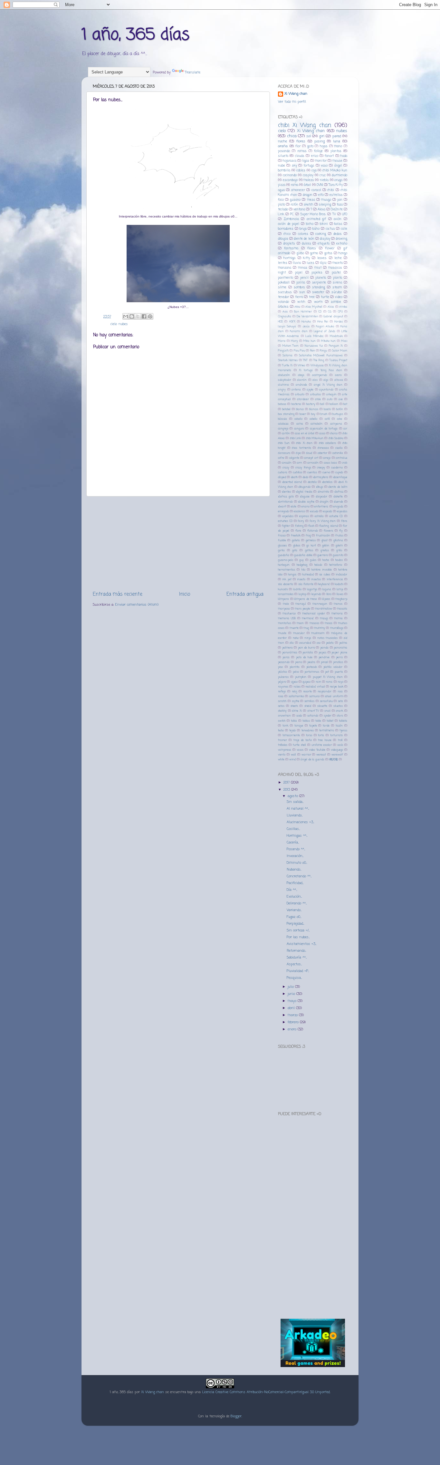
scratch (282, 701)
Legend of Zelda (324, 331)
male (286, 604)
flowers (328, 531)
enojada (338, 507)
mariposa (284, 609)
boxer (303, 414)
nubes (123, 324)
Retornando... (296, 950)
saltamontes (296, 696)
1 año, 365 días (135, 35)
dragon (307, 195)
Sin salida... (295, 802)
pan (339, 200)
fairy (301, 521)
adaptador (284, 380)
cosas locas (330, 463)
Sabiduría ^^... (297, 957)
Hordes (338, 322)
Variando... (294, 910)
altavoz (338, 380)
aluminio (283, 385)
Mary (294, 341)
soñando (312, 716)
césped (282, 477)
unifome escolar (321, 745)
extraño (341, 243)
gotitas (309, 550)
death (294, 477)
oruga (338, 180)
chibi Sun (284, 443)
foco (281, 200)
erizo (314, 156)
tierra (299, 297)
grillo (339, 550)
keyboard (324, 584)
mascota (342, 609)
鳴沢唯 (333, 759)
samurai (314, 696)
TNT (305, 360)
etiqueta (324, 243)
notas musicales (327, 638)
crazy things (303, 468)
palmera (287, 648)
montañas (284, 623)
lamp (340, 589)
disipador (321, 497)
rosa (280, 696)
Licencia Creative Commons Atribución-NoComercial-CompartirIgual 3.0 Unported (266, 1392)
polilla (300, 282)
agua (281, 190)
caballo (298, 419)
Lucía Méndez (314, 336)
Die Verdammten (307, 316)
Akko (297, 307)
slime (282, 287)
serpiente (319, 282)
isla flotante (305, 584)
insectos (316, 579)
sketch (308, 204)
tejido (292, 730)
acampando (319, 375)
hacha (325, 560)
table (318, 721)
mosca (328, 623)
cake (339, 419)
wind (292, 759)
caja (314, 170)
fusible (282, 540)
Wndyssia (317, 365)
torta (321, 735)
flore (298, 531)
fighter (286, 526)
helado (318, 565)
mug (306, 628)
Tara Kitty (336, 185)
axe (341, 399)
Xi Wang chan (295, 94)
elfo (321, 195)
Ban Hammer (303, 312)
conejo (326, 458)
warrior (306, 755)
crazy (285, 468)
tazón (339, 726)
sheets (294, 706)
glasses (282, 546)
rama (294, 185)
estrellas (336, 195)
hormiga (289, 258)
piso (280, 667)
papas (322, 653)
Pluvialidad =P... (298, 971)
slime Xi (297, 711)
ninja (307, 638)
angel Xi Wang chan (328, 385)
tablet (330, 721)
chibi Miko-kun (314, 438)
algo (325, 380)
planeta (320, 277)
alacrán (302, 380)
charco (334, 433)
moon (300, 623)
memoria (337, 614)
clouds (299, 156)
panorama (340, 648)
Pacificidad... (295, 883)
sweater (318, 292)
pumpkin (300, 677)
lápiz (323, 263)
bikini (324, 224)
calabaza (283, 424)
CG (329, 312)
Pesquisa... (294, 977)
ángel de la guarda (312, 759)
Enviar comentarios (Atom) (136, 604)
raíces (297, 687)
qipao (294, 682)
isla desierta (285, 584)
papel (298, 272)
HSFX (292, 322)
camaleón (316, 424)
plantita (295, 667)
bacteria (296, 404)
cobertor (322, 453)
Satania (287, 355)
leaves (322, 258)
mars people (302, 609)
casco (322, 433)
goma (314, 253)
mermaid (307, 618)
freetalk (296, 536)
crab (344, 463)
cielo (113, 324)
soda (299, 716)
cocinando (290, 175)
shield (307, 706)
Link (281, 214)
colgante (294, 458)
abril (292, 1008)
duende (338, 502)
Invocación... (295, 856)
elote (293, 507)
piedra (311, 662)
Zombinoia (291, 219)
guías (313, 560)
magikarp (341, 599)
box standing (286, 414)
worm (318, 302)
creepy (321, 468)
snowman (284, 716)
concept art (311, 458)
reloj (294, 691)
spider (327, 716)
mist (317, 267)
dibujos (283, 238)
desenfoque (340, 477)
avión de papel (288, 224)
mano (338, 146)
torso (309, 735)
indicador (341, 575)
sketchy (282, 711)
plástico (282, 672)
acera (338, 375)
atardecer (303, 399)
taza (340, 204)
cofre (281, 458)
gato (310, 146)
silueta (283, 156)
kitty (306, 258)
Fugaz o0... (294, 917)
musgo (326, 200)
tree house (324, 740)
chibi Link (295, 438)
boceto (327, 409)
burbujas (337, 414)
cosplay (308, 175)
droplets (289, 243)
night (282, 272)
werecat (321, 755)
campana (336, 424)
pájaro (282, 682)
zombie (336, 302)
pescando (284, 662)
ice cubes (324, 575)
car (345, 429)
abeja (301, 375)
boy (313, 414)
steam (337, 287)
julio (291, 986)
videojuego (337, 750)
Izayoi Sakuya (287, 326)
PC (292, 214)
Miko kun (309, 341)
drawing (341, 238)
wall (293, 755)
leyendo (316, 594)
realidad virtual (315, 687)
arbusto (299, 394)
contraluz (341, 458)
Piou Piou (299, 351)
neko (296, 638)
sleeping (325, 204)
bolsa (338, 224)
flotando (312, 531)
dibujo (319, 487)
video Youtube (317, 750)
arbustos (315, 394)
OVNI (320, 185)
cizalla (339, 448)
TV (334, 214)
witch (301, 302)
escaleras (299, 511)
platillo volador (332, 667)
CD (319, 312)
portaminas (311, 672)
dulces (306, 243)
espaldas (287, 516)
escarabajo (290, 180)
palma (343, 643)
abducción (284, 375)
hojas (324, 146)
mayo (293, 1001)
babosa (282, 404)
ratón (294, 204)
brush (323, 414)
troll (340, 740)
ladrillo (297, 589)
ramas (302, 151)
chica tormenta (301, 448)
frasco (282, 536)
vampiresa (284, 750)
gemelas (311, 540)
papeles (316, 272)
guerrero (322, 555)
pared (336, 136)
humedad (308, 575)
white (281, 759)
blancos (313, 409)
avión (337, 219)
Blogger (236, 1416)
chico (287, 234)
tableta (343, 721)
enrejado (283, 511)
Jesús (306, 326)
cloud (309, 453)
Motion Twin (290, 346)
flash (311, 526)
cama (299, 424)
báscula (282, 419)
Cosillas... (293, 829)
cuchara (282, 472)
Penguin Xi (336, 346)
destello (312, 482)
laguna (326, 589)
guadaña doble (303, 555)
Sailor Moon (339, 351)
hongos (292, 575)
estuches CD (285, 521)
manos (338, 604)
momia (338, 618)
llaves (340, 594)
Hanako (306, 322)
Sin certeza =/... (298, 930)
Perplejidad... (295, 923)
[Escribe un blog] (132, 316)
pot (327, 672)
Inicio (184, 594)
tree (312, 297)
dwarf (282, 507)
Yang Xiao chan (331, 370)
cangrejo (283, 429)
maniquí (300, 604)
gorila (281, 550)
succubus (285, 292)
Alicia (331, 307)
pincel (324, 662)
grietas (324, 550)
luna (336, 141)
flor (298, 146)
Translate (192, 72)
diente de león (304, 238)
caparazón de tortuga (324, 429)
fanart (329, 156)
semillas (309, 701)
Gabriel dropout (333, 316)
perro (339, 657)
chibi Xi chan (304, 443)
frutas (339, 536)
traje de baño (302, 740)
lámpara (283, 599)
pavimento (285, 277)
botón (339, 409)
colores (303, 234)
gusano (295, 200)
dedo (305, 477)
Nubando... (294, 869)
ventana (299, 209)
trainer (282, 740)
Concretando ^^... (299, 876)
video (338, 297)
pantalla (307, 653)
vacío (340, 745)
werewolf (337, 755)
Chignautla (284, 316)
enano (305, 507)
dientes (286, 492)
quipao (306, 682)
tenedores (307, 730)
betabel (286, 409)
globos (296, 546)
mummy (319, 628)
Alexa (321, 209)
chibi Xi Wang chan (304, 125)
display (325, 238)
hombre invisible (321, 570)
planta (337, 277)
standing (318, 287)
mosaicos (335, 267)
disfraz (338, 492)
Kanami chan (298, 331)
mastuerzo (289, 614)
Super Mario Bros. (313, 214)
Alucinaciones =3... (300, 822)
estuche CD (336, 516)
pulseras (283, 677)
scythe (295, 701)
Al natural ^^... (298, 808)
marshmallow (323, 609)
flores (300, 141)
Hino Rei (322, 322)
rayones (283, 687)
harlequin (284, 565)
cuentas (312, 472)
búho (316, 228)
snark (339, 711)
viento (281, 755)
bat (345, 404)
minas (302, 267)
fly (341, 531)
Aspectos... (294, 964)
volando (283, 302)
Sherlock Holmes (288, 360)
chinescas (323, 448)
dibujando (304, 487)
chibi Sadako (336, 438)
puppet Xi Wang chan (328, 677)
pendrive (324, 657)
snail (327, 711)
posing (319, 141)
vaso (324, 165)
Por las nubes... (298, 937)
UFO (344, 214)
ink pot (286, 579)
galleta (296, 540)
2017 (287, 782)
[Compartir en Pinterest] (150, 316)
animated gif (316, 219)
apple (310, 390)
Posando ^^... (296, 849)
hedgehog (302, 565)
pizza (281, 185)
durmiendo (339, 175)
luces (310, 263)
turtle (325, 297)
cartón (286, 433)
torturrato (336, 735)
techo (281, 730)
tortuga (308, 165)
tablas (306, 721)
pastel (336, 272)
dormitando (285, 502)
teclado (283, 209)
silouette (322, 706)
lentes (282, 263)
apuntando (326, 390)
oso (318, 643)
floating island (328, 526)
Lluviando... (294, 815)
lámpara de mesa (305, 599)
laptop (302, 594)
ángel (338, 165)
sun (302, 292)
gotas (328, 253)
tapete (313, 726)
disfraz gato (286, 497)
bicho (309, 224)
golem (339, 546)
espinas (304, 516)
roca (340, 691)
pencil (304, 277)
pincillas (338, 662)
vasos (300, 750)
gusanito (338, 555)
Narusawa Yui (314, 346)
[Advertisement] (178, 543)
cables (300, 170)
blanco (300, 409)
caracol (316, 190)
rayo (340, 682)
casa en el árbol (304, 433)
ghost (324, 540)
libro (328, 594)
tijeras (343, 730)
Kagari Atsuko (325, 326)
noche (282, 141)
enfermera (321, 507)
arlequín (331, 394)
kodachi (339, 584)
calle (344, 228)
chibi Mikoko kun (334, 170)
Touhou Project (338, 360)
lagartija (312, 589)
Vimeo (301, 365)
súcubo (336, 292)
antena (296, 390)
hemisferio (335, 565)
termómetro (326, 730)
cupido (339, 472)
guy (301, 560)
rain (318, 682)
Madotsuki (336, 336)
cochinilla (337, 453)
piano (298, 662)
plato (281, 204)
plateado (311, 667)
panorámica (289, 653)
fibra (344, 521)
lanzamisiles (285, 594)
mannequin (319, 604)
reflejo (282, 691)
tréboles (282, 745)
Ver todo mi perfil (292, 101)
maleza (308, 180)
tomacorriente (291, 735)
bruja (303, 228)
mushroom (317, 633)
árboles (283, 306)
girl (321, 136)
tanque (298, 726)
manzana (284, 267)
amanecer (298, 190)
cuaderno (337, 468)
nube (281, 165)
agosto (293, 796)
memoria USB (287, 618)
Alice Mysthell (313, 307)
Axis (285, 312)
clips (298, 453)
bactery (310, 404)
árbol (307, 185)
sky (294, 165)
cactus (330, 228)
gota (294, 550)
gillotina (338, 540)
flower (329, 248)
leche (338, 258)
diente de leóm (337, 487)
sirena (337, 282)
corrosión (313, 463)
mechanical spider (313, 614)
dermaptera (320, 477)
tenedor (283, 297)
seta (340, 701)
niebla (324, 180)
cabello (313, 419)
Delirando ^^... (297, 903)
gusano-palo (285, 560)
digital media (304, 492)
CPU (340, 312)
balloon (334, 404)
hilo (303, 570)
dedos (337, 234)
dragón (324, 502)
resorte (307, 691)
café (327, 419)
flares (311, 248)
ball (322, 404)
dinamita (323, 492)
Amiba (343, 307)
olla (292, 643)
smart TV (313, 711)
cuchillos (297, 472)
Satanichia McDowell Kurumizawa (321, 355)
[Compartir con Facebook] (144, 316)
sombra (299, 287)
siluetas (338, 706)
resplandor (324, 691)
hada (343, 156)
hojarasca (289, 161)
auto (329, 399)
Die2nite (337, 209)
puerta (339, 672)
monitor (321, 161)
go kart (311, 546)
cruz (323, 175)
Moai (344, 341)
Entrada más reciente (117, 594)
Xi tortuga (306, 370)
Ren (312, 351)
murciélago (336, 628)
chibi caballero (327, 443)
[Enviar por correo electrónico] (125, 316)
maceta (337, 263)
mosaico (314, 623)
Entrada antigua (244, 594)
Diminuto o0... (297, 862)
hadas (339, 560)
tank (285, 726)
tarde (326, 726)
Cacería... (293, 842)
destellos (327, 482)
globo (300, 253)
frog (308, 536)
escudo (314, 511)
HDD (280, 322)
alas (315, 380)
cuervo (326, 472)
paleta (330, 643)
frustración (323, 536)
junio (292, 994)
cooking (320, 234)
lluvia (297, 263)
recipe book (336, 687)
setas (281, 706)
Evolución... (294, 896)
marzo (293, 1015)
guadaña (283, 555)
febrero (294, 1022)
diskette (338, 497)
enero (293, 1029)
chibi (330, 190)
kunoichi (283, 589)
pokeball (284, 282)
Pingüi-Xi (283, 351)
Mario (281, 341)
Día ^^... (292, 889)
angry (282, 390)
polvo (296, 672)
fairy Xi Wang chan (323, 521)
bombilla (284, 170)
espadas (342, 511)
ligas (305, 161)
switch (281, 721)
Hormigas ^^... (297, 835)
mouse (337, 161)
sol (308, 136)
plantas (335, 151)
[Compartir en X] (138, 316)
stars (340, 716)
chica (292, 136)
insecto (301, 579)
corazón (287, 463)
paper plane (339, 653)
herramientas (286, 570)
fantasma (291, 248)
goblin (325, 546)
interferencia (335, 579)
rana (329, 682)
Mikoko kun (328, 341)
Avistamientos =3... (301, 944)
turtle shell (299, 745)
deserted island (292, 482)
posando (284, 151)
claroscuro (284, 453)
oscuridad (305, 643)
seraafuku (326, 701)
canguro (299, 429)
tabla (294, 721)
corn (299, 463)
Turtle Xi (287, 365)
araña (283, 146)
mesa (311, 200)
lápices (326, 599)
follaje (318, 151)
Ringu (323, 351)
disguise (305, 497)
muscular (299, 633)
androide (301, 385)
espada (327, 511)
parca (286, 657)
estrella (319, 516)
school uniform (334, 696)
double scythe (306, 502)
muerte (294, 628)
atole (318, 399)
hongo (343, 253)
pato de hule (304, 657)
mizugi (324, 618)
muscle (282, 633)
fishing (299, 526)
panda (324, 648)
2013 (287, 789)
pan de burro (306, 648)
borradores (285, 228)
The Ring (318, 360)
